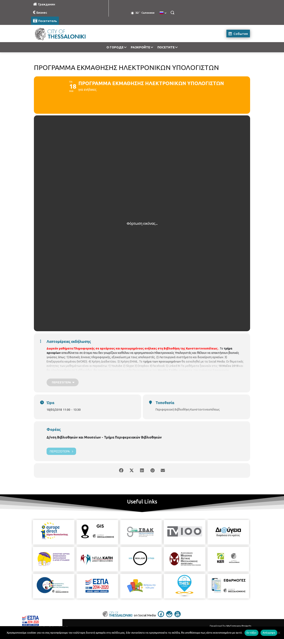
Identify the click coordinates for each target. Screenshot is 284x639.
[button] (172, 12)
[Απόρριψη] (279, 633)
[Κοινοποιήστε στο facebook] (121, 470)
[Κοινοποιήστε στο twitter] (131, 470)
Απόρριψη (269, 632)
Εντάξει (251, 632)
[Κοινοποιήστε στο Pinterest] (152, 470)
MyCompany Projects (238, 626)
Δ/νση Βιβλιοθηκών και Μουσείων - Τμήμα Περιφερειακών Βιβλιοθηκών (104, 437)
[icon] (161, 616)
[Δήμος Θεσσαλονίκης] (64, 33)
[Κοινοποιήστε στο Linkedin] (142, 470)
